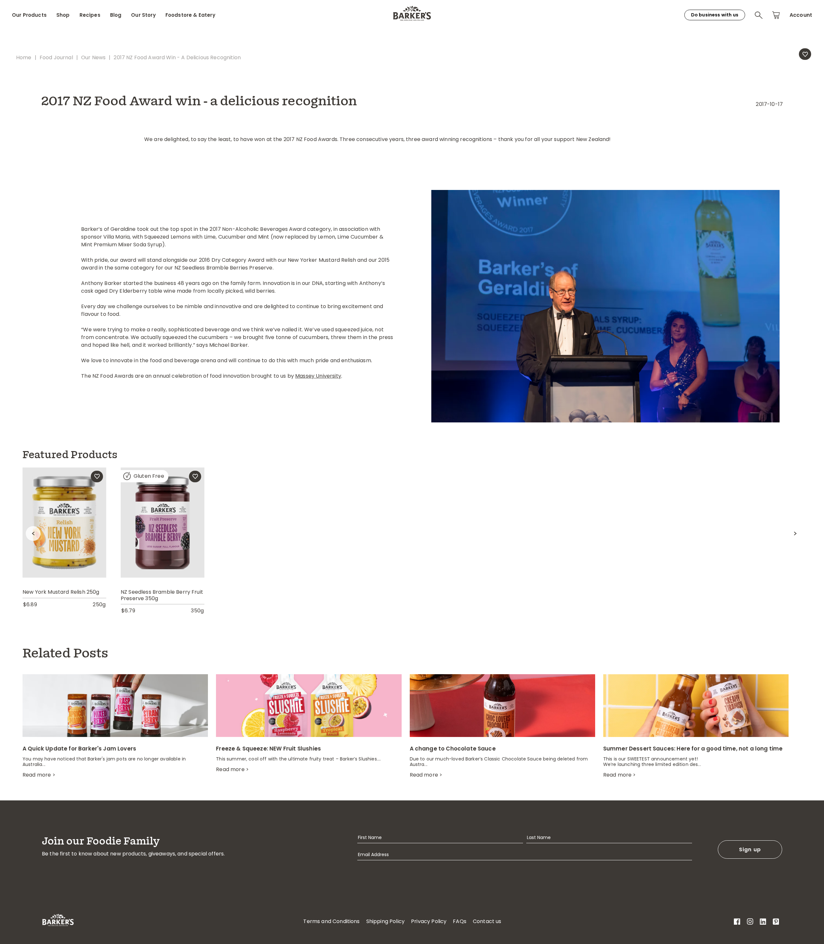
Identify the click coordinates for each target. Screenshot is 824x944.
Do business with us (714, 15)
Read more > (39, 775)
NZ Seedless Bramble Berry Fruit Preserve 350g (162, 595)
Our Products (29, 15)
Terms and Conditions (331, 921)
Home (24, 57)
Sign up (750, 849)
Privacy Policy (428, 921)
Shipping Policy (385, 921)
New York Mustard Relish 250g (61, 592)
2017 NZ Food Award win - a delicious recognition (177, 57)
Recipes (90, 15)
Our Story (143, 15)
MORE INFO (64, 536)
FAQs (459, 921)
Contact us (487, 921)
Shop (63, 15)
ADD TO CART (163, 511)
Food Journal (56, 57)
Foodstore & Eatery (190, 15)
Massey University (318, 376)
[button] (759, 15)
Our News (93, 57)
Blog (116, 15)
